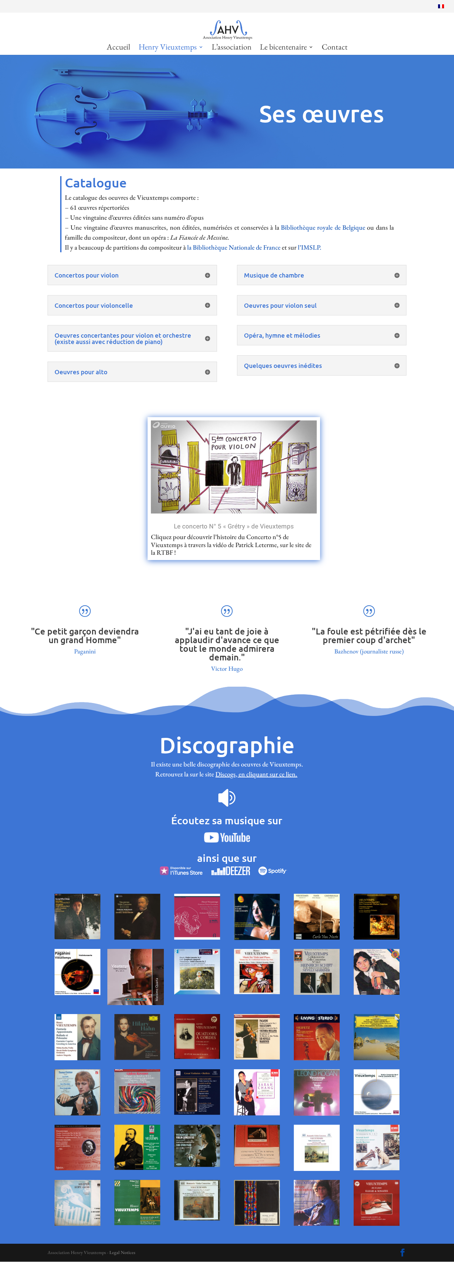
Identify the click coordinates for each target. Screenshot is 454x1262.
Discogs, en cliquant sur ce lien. (256, 774)
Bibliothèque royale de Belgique (323, 227)
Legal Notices (122, 1252)
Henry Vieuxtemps (168, 48)
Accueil (118, 48)
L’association (232, 48)
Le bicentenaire (283, 48)
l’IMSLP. (309, 247)
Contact (335, 48)
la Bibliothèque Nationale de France (234, 247)
